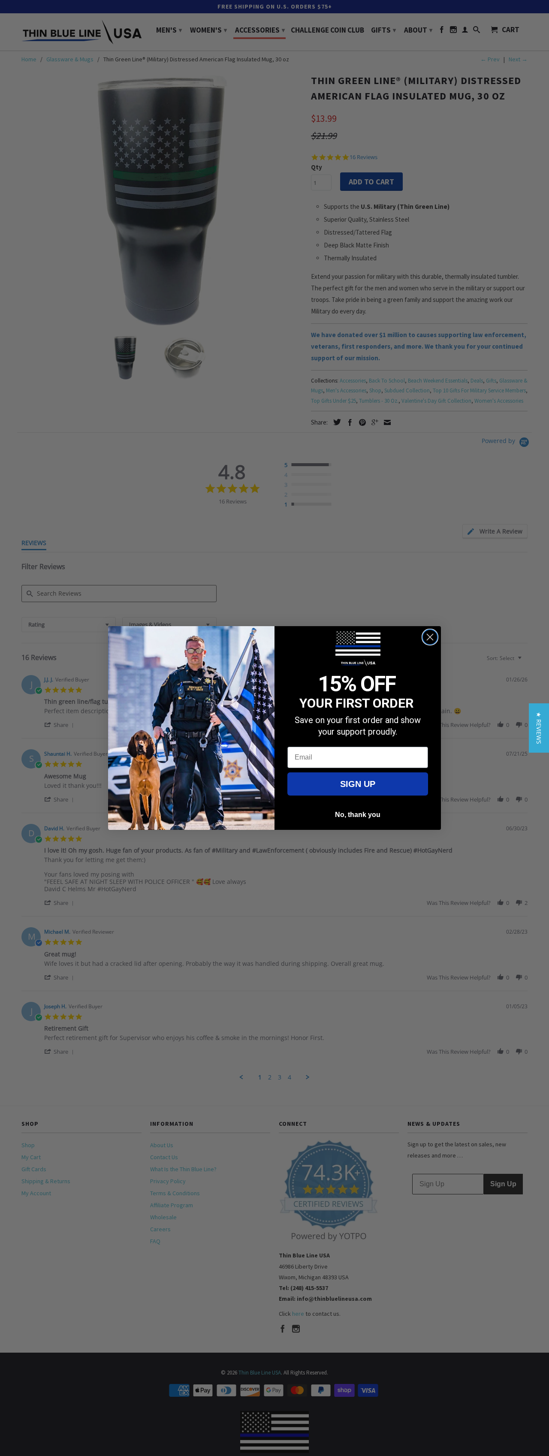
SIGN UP (357, 784)
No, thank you (357, 814)
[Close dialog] (429, 637)
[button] (539, 728)
